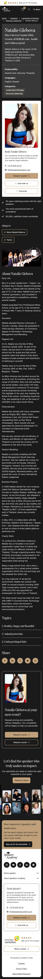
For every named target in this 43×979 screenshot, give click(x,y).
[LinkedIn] (27, 865)
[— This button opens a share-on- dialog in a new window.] (5, 661)
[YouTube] (13, 865)
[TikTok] (20, 865)
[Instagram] (7, 865)
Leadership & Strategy (30, 18)
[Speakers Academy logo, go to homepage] (6, 9)
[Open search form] (29, 9)
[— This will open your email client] (28, 661)
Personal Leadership (14, 21)
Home (4, 18)
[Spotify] (33, 865)
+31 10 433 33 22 (14, 166)
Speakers (14, 18)
